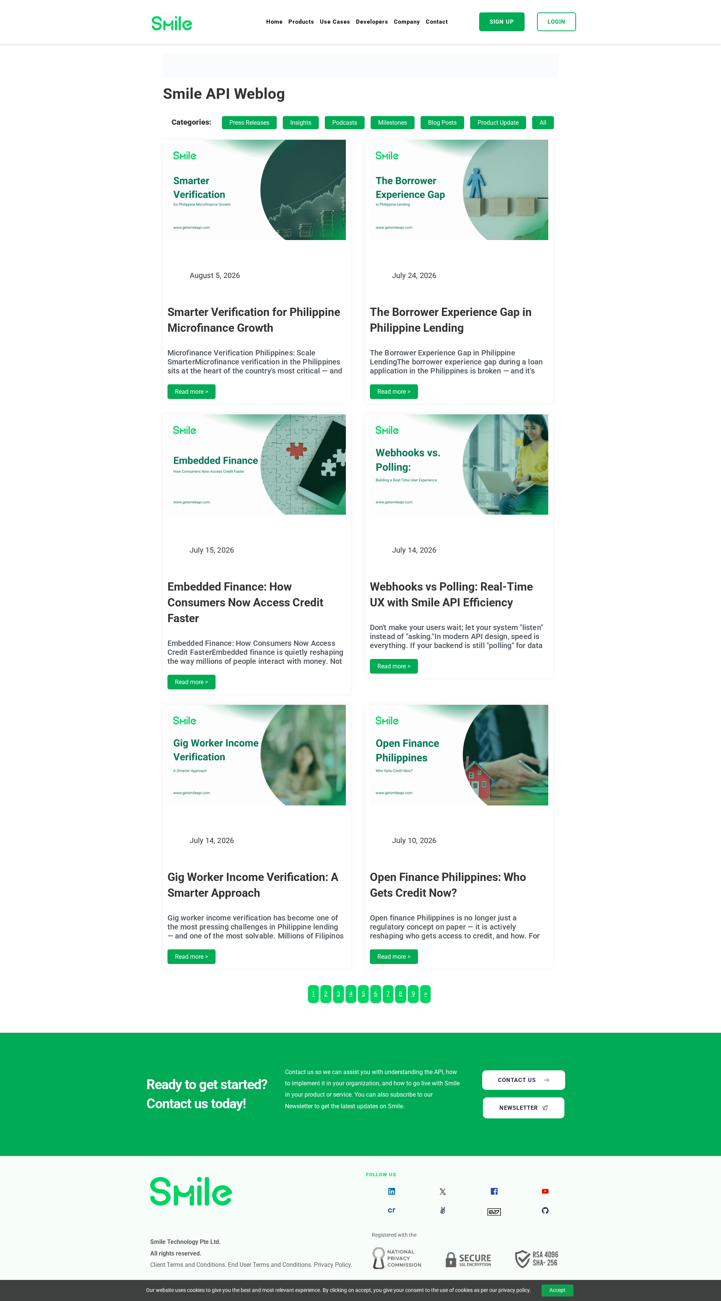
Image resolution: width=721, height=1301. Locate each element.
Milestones (392, 122)
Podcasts (344, 122)
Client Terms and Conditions (187, 1264)
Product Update (498, 122)
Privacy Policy (332, 1264)
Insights (300, 122)
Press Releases (249, 122)
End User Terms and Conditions (269, 1264)
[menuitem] (274, 21)
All (543, 122)
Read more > (191, 391)
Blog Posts (442, 122)
